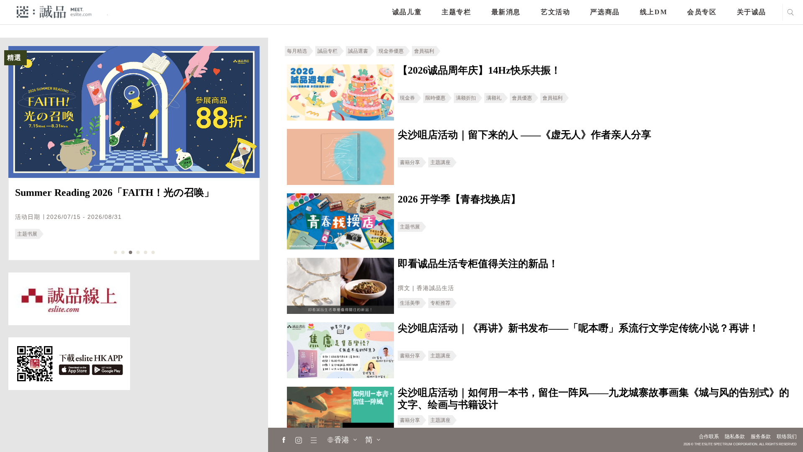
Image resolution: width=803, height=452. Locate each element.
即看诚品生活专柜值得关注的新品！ (478, 263)
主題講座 (440, 162)
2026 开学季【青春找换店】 (459, 199)
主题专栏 (456, 11)
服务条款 (761, 436)
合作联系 (709, 436)
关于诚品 (751, 11)
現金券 (407, 98)
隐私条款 (735, 436)
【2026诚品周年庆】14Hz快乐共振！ (479, 70)
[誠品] (54, 11)
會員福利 (424, 51)
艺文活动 (555, 11)
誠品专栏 (327, 51)
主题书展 (27, 234)
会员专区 (701, 11)
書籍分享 (410, 162)
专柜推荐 (440, 303)
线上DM (653, 11)
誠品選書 (358, 51)
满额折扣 (466, 98)
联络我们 (787, 436)
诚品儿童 (407, 11)
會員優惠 (522, 98)
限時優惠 (435, 98)
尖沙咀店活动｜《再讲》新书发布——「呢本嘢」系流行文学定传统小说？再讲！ (578, 328)
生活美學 (410, 303)
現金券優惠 (391, 51)
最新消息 (506, 11)
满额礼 (493, 98)
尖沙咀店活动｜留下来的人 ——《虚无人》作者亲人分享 (524, 134)
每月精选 (297, 51)
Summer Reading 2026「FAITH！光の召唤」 (114, 192)
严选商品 (604, 11)
